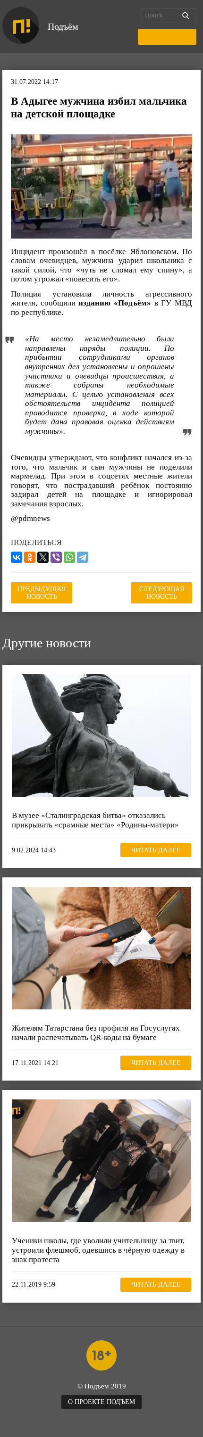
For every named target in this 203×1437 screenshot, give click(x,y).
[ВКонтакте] (16, 557)
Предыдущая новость (41, 593)
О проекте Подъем (101, 1401)
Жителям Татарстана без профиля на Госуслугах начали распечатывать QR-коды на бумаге (96, 1033)
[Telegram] (82, 557)
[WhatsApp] (69, 557)
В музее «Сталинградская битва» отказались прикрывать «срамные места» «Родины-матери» (95, 820)
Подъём (63, 26)
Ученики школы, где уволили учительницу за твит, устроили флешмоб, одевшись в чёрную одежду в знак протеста (98, 1250)
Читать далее (156, 850)
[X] (43, 557)
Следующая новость (161, 593)
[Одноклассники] (29, 557)
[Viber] (56, 557)
